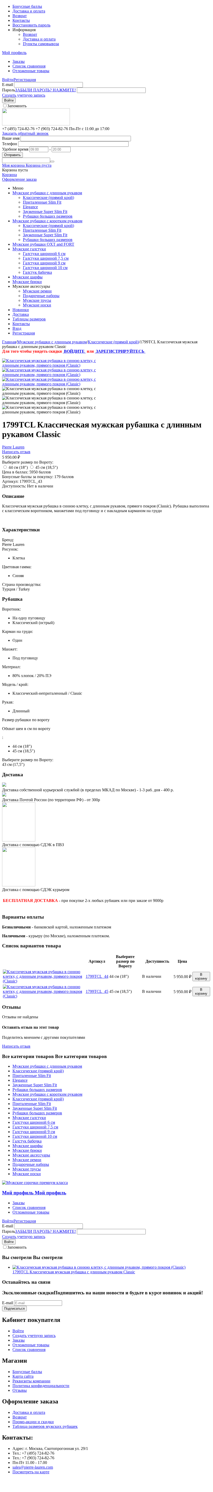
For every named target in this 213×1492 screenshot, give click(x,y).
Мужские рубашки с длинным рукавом (47, 193)
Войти (8, 79)
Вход (16, 328)
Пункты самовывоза (41, 44)
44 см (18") (18, 467)
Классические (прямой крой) (48, 197)
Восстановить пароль (31, 25)
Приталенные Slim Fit (42, 202)
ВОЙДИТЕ (74, 351)
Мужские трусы (37, 300)
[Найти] (52, 161)
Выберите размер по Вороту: (27, 462)
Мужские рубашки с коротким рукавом (47, 221)
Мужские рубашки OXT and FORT (43, 244)
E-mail (7, 84)
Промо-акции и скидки (33, 1422)
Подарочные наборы (41, 295)
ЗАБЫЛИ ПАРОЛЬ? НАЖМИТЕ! (45, 90)
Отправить (12, 155)
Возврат (19, 16)
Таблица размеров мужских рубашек (45, 1426)
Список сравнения (28, 66)
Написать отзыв (16, 452)
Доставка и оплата (28, 11)
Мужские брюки (27, 281)
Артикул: (10, 481)
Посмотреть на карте (30, 1472)
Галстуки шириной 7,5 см (46, 258)
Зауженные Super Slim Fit (45, 211)
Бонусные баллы (27, 6)
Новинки (20, 309)
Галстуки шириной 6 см (44, 253)
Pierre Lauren (13, 447)
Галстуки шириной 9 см (44, 263)
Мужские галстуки (29, 249)
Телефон (9, 144)
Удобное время (15, 149)
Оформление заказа (19, 179)
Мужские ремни (37, 291)
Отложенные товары (30, 71)
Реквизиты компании (31, 1381)
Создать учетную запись (23, 95)
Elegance (30, 207)
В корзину (201, 976)
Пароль (8, 90)
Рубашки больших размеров (47, 216)
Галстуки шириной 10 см (45, 267)
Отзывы (19, 1390)
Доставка (20, 314)
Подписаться (14, 1308)
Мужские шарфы (27, 277)
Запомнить (16, 106)
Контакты (21, 20)
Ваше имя (10, 138)
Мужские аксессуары (31, 1155)
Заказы (18, 61)
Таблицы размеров (29, 319)
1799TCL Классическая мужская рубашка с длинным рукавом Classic (73, 1272)
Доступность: (14, 486)
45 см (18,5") (46, 467)
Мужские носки (37, 305)
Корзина (9, 174)
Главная (9, 342)
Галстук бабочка (37, 272)
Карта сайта (23, 1376)
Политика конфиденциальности (40, 1385)
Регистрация (25, 79)
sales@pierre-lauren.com (32, 1467)
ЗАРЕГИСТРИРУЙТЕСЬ (120, 351)
